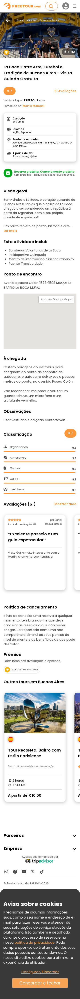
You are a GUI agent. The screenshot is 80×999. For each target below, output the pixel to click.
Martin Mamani (33, 106)
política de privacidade (34, 942)
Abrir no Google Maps (56, 299)
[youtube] (24, 871)
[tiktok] (41, 871)
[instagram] (6, 871)
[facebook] (15, 871)
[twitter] (33, 871)
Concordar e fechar (40, 983)
